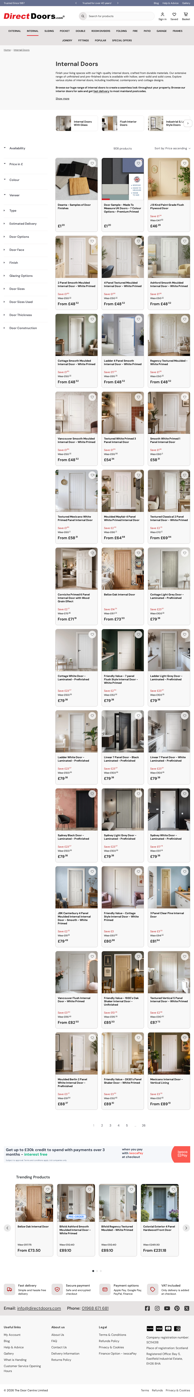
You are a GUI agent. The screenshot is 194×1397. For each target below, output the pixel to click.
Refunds (157, 1390)
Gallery (186, 3)
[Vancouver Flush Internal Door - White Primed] (77, 972)
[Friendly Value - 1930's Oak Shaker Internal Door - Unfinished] (123, 972)
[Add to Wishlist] (92, 163)
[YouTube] (167, 1308)
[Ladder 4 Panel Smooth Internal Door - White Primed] (123, 335)
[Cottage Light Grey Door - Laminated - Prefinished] (169, 569)
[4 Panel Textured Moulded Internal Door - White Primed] (123, 257)
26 (144, 1125)
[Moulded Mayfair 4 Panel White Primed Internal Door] (123, 491)
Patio (147, 31)
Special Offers (122, 40)
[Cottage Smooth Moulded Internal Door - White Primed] (77, 335)
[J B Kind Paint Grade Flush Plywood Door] (169, 179)
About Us (57, 1335)
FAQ (54, 1341)
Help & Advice (170, 3)
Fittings (83, 40)
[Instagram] (157, 1308)
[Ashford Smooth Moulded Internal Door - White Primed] (169, 257)
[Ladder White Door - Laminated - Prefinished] (77, 731)
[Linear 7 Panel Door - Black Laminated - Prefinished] (123, 731)
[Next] (186, 1228)
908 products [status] (122, 148)
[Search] (83, 16)
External (15, 31)
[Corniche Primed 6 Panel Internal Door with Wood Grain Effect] (77, 569)
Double (80, 31)
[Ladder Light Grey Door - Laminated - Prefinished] (169, 650)
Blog (156, 3)
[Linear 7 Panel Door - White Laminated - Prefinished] (169, 731)
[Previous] (7, 1228)
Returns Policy (61, 1360)
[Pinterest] (177, 1308)
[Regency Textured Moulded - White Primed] (169, 335)
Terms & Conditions (112, 1335)
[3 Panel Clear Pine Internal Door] (169, 887)
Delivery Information (65, 1354)
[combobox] (120, 16)
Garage (162, 31)
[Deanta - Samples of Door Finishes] (77, 179)
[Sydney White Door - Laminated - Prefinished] (169, 809)
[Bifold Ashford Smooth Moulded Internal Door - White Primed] (76, 1203)
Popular (100, 40)
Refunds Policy (109, 1341)
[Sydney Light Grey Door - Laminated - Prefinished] (123, 809)
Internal (32, 31)
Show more (62, 98)
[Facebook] (147, 1308)
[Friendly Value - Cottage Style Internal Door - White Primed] (123, 887)
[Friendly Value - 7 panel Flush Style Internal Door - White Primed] (123, 650)
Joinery (67, 40)
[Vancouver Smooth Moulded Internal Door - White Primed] (77, 413)
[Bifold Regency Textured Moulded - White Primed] (118, 1203)
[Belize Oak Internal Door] (123, 569)
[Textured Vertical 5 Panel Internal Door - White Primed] (169, 972)
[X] (186, 1308)
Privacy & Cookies (111, 1347)
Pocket (65, 31)
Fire (135, 31)
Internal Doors (22, 50)
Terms (145, 1390)
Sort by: (171, 148)
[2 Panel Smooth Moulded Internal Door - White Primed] (77, 257)
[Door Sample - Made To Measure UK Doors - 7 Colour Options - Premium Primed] (123, 179)
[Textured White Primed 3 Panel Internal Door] (123, 413)
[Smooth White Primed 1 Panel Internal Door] (169, 413)
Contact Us (59, 1347)
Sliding (49, 31)
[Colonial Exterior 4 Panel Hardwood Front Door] (160, 1203)
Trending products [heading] (33, 1177)
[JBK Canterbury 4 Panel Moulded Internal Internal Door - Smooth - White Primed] (77, 887)
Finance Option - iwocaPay (118, 1354)
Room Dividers (101, 31)
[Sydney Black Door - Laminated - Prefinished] (77, 809)
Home (7, 50)
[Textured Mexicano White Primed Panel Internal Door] (77, 491)
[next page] (152, 1125)
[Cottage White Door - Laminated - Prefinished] (77, 650)
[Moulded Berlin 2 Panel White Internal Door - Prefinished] (77, 1053)
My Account (12, 1335)
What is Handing (15, 1360)
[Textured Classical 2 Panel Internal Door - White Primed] (169, 491)
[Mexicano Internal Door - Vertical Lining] (169, 1053)
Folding (121, 31)
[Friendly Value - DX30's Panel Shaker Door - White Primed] (123, 1053)
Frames (177, 31)
